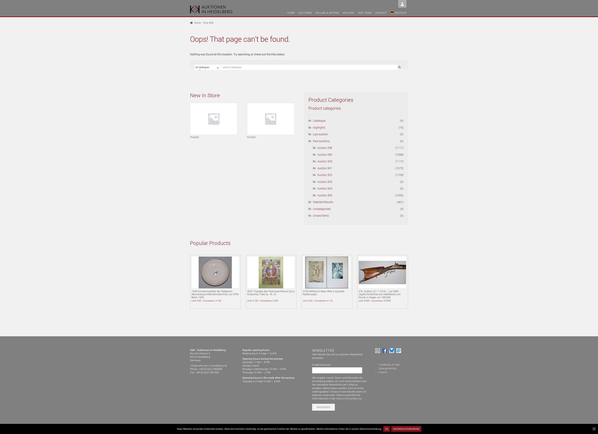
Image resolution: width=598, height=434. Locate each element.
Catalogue (319, 120)
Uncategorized (322, 209)
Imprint (383, 372)
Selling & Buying (327, 12)
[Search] (400, 67)
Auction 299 (324, 154)
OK (386, 428)
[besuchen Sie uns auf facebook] (384, 350)
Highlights (319, 127)
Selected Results (323, 202)
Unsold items (321, 215)
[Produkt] (213, 119)
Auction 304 (324, 188)
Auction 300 (324, 161)
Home (291, 12)
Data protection (388, 368)
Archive (348, 12)
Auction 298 (324, 148)
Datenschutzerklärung (348, 398)
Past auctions (321, 141)
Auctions (305, 12)
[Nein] (594, 428)
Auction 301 (324, 168)
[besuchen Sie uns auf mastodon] (398, 350)
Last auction (320, 134)
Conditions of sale (389, 364)
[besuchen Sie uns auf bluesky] (391, 350)
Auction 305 (324, 195)
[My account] (402, 3)
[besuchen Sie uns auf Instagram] (377, 350)
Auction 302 (324, 175)
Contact (381, 12)
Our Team (364, 12)
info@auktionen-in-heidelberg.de (208, 365)
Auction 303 (324, 182)
